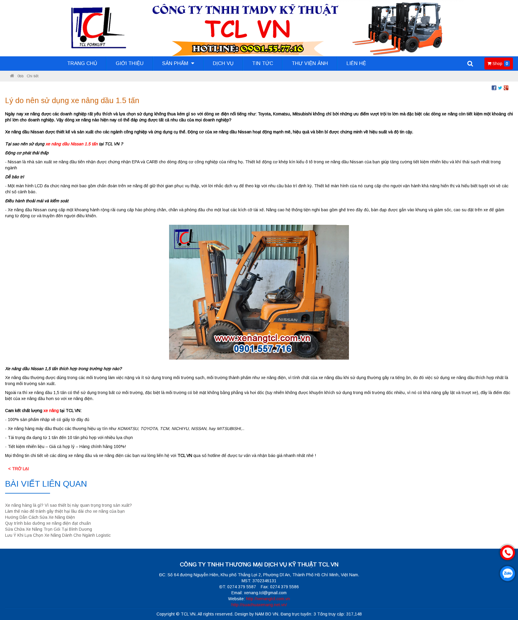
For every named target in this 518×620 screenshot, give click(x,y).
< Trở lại (18, 468)
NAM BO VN (266, 614)
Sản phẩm (176, 63)
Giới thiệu (130, 63)
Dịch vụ (223, 63)
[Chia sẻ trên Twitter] (500, 87)
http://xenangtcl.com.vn (268, 598)
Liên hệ (356, 63)
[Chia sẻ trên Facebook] (494, 87)
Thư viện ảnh (310, 63)
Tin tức (262, 63)
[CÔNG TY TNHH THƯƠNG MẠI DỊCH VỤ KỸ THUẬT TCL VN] (12, 76)
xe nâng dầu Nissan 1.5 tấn (72, 143)
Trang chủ (82, 63)
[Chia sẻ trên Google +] (506, 87)
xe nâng (51, 410)
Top (504, 598)
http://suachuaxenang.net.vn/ (259, 604)
